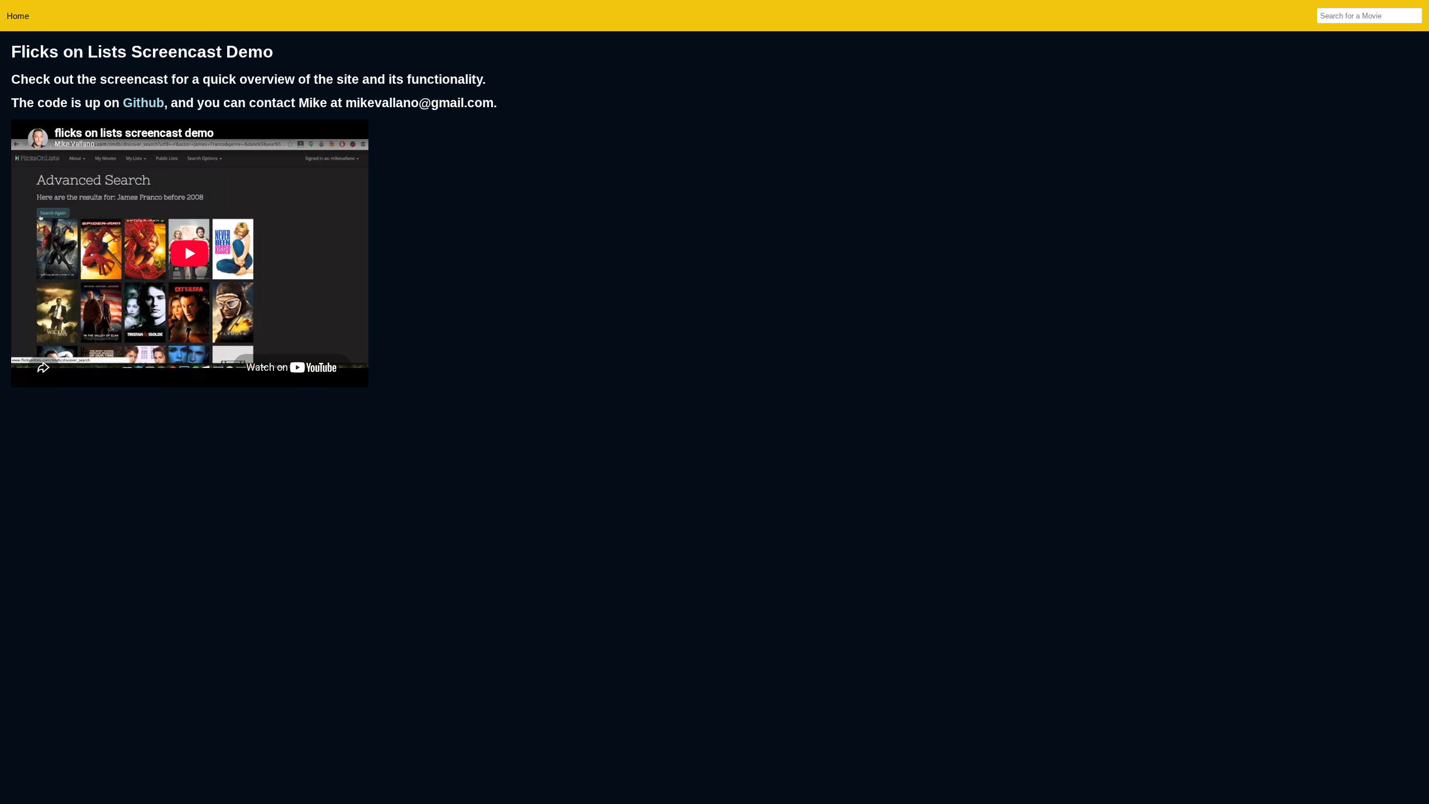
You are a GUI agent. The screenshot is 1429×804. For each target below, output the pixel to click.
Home (18, 16)
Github (143, 103)
